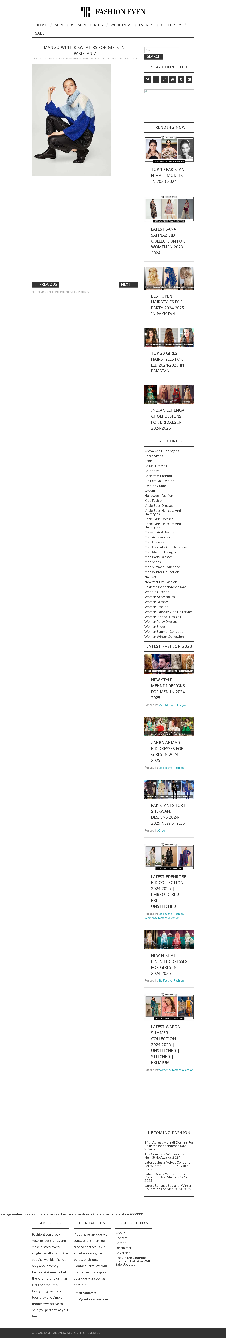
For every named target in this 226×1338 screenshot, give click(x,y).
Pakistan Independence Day (165, 587)
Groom (149, 490)
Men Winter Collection (161, 572)
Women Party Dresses (160, 621)
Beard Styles (153, 456)
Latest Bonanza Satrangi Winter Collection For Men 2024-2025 (168, 1187)
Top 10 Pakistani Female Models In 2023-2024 (168, 175)
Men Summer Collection (162, 567)
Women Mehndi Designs (162, 617)
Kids (98, 25)
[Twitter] (147, 79)
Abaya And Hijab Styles (161, 451)
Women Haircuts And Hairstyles (168, 612)
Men (59, 25)
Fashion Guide (155, 486)
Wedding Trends (156, 592)
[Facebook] (156, 79)
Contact (121, 1238)
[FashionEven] (113, 12)
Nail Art (150, 577)
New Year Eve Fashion (160, 582)
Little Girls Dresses (158, 519)
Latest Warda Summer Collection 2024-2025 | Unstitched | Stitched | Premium (165, 1044)
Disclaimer (123, 1248)
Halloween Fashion (158, 495)
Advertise (122, 1253)
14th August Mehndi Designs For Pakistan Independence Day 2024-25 (168, 1145)
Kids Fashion (154, 500)
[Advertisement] (85, 201)
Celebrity (171, 25)
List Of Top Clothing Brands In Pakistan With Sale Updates (133, 1261)
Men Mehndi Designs (160, 552)
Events (146, 25)
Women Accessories (159, 597)
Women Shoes (155, 626)
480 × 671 (67, 58)
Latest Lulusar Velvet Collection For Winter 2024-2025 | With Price (168, 1165)
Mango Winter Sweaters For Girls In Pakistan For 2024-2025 (106, 58)
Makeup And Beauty (159, 532)
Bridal (149, 461)
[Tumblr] (181, 79)
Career (120, 1243)
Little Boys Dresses (158, 505)
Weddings (121, 25)
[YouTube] (172, 79)
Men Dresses (154, 542)
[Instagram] (189, 79)
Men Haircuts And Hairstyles (166, 547)
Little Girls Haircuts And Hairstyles (162, 525)
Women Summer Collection (164, 631)
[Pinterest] (164, 79)
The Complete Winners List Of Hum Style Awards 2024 (167, 1155)
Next (128, 284)
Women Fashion (156, 607)
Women (78, 25)
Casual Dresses (155, 466)
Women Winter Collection (164, 636)
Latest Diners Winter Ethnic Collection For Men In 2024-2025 (165, 1177)
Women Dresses (156, 602)
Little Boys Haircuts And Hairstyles (162, 512)
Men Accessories (157, 537)
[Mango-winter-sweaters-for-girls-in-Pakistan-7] (71, 120)
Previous (45, 284)
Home (41, 25)
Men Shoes (152, 562)
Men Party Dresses (158, 557)
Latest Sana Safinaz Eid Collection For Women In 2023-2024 (168, 241)
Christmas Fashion (158, 476)
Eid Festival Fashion (159, 481)
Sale (39, 33)
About (120, 1233)
